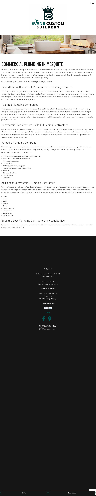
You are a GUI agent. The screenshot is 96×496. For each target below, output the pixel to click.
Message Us (72, 493)
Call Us (24, 493)
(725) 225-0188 (50, 282)
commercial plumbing (85, 69)
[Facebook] (43, 318)
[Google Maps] (49, 318)
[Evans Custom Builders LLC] (48, 17)
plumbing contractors (55, 75)
